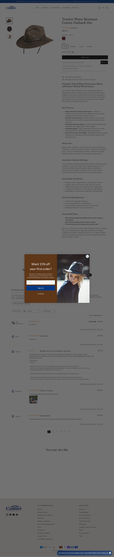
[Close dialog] (87, 256)
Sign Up (41, 288)
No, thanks (41, 293)
